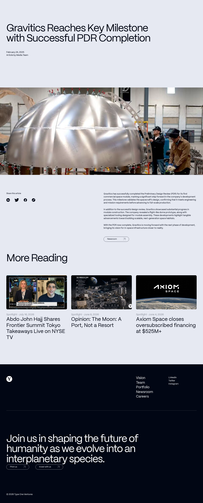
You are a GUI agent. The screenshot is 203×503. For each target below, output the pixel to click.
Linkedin (172, 378)
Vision (140, 378)
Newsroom (144, 392)
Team (140, 382)
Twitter (171, 381)
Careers (142, 396)
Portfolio (142, 387)
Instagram (173, 384)
